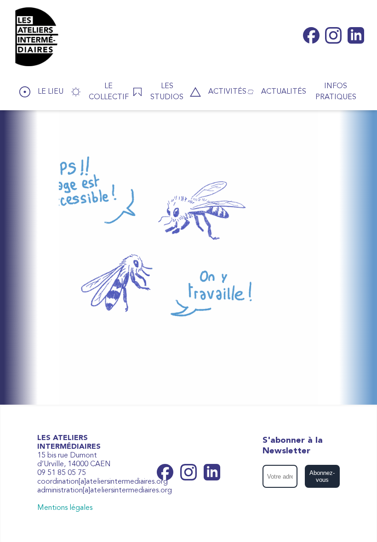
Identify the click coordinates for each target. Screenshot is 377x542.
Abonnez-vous (322, 476)
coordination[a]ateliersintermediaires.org (102, 482)
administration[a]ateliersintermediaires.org (104, 490)
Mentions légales (64, 508)
